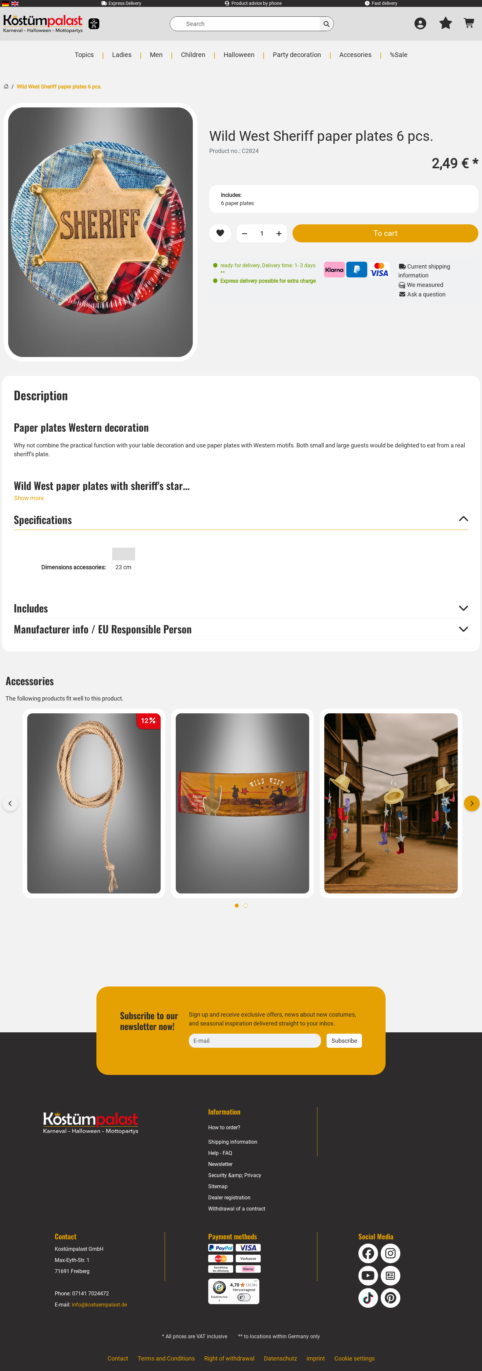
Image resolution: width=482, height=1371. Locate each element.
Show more (29, 498)
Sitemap (218, 1186)
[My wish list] (445, 24)
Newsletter (220, 1164)
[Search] (327, 24)
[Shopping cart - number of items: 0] (469, 23)
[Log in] (420, 24)
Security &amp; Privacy (234, 1175)
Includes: (231, 195)
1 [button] (237, 905)
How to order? (224, 1127)
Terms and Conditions (166, 1358)
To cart (385, 233)
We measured (424, 284)
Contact (118, 1358)
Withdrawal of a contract (236, 1209)
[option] (100, 232)
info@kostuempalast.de (99, 1305)
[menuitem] (5, 3)
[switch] (244, 1297)
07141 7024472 (90, 1293)
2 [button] (246, 905)
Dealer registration (229, 1197)
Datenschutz (280, 1358)
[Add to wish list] (220, 233)
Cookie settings (354, 1358)
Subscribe (344, 1040)
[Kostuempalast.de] (43, 23)
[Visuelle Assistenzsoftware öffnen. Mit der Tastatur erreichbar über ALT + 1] (89, 23)
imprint (316, 1358)
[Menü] (255, 1282)
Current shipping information (424, 271)
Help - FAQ (220, 1153)
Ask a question (426, 294)
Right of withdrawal (229, 1358)
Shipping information (232, 1142)
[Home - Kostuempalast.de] (90, 1123)
